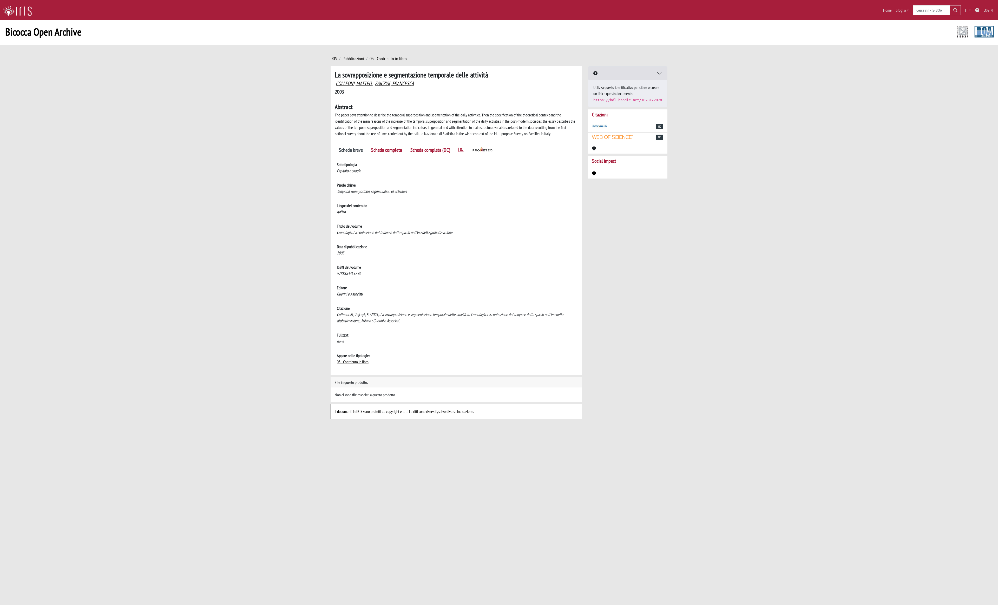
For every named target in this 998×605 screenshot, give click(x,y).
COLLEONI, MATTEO (354, 83)
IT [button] (966, 10)
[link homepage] (19, 10)
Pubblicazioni (353, 59)
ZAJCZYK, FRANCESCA (394, 83)
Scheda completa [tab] (386, 150)
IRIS (334, 59)
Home (887, 10)
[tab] (461, 151)
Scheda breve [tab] (351, 150)
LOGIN (988, 10)
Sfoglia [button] (901, 10)
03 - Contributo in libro (388, 59)
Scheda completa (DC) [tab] (430, 150)
